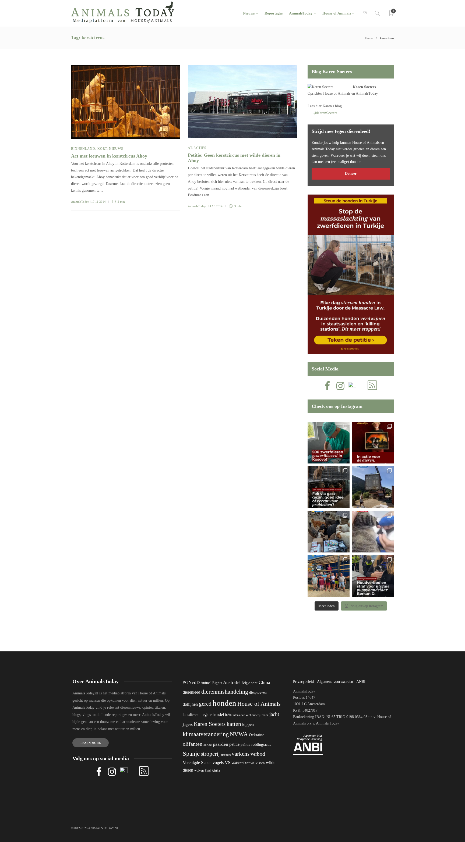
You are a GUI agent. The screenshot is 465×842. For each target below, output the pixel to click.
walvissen (258, 763)
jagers (188, 724)
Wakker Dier (240, 763)
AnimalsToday (80, 201)
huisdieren (190, 715)
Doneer (351, 174)
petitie (234, 744)
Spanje (191, 753)
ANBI (360, 682)
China (264, 682)
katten (234, 723)
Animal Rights (211, 683)
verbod (258, 754)
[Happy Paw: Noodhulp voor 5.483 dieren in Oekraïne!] (328, 531)
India (228, 715)
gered (205, 704)
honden (224, 703)
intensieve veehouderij (246, 714)
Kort (102, 149)
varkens (240, 754)
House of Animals (336, 13)
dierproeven (258, 692)
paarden (220, 744)
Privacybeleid (303, 682)
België (246, 683)
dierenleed (191, 692)
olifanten (192, 744)
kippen (248, 724)
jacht (274, 714)
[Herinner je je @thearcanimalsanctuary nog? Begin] (373, 487)
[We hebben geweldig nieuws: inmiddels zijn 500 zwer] (328, 442)
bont (254, 683)
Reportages (274, 13)
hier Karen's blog (329, 106)
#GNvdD (191, 682)
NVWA (239, 734)
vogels (218, 762)
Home (369, 38)
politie (245, 745)
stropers (226, 754)
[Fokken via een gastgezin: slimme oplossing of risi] (328, 487)
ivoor (265, 714)
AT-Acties (197, 148)
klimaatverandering (206, 734)
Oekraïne (256, 735)
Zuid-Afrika (212, 770)
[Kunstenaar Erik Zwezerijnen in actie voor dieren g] (373, 442)
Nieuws (249, 13)
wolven (199, 770)
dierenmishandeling (224, 691)
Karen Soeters (364, 87)
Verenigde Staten (197, 762)
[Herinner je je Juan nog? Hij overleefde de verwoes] (373, 531)
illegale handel (211, 714)
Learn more (90, 742)
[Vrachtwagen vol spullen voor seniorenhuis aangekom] (328, 576)
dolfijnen (190, 704)
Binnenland (83, 149)
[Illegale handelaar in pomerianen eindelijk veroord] (373, 576)
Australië (232, 682)
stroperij (210, 754)
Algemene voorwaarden (335, 682)
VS (227, 762)
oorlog (207, 744)
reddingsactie (261, 745)
